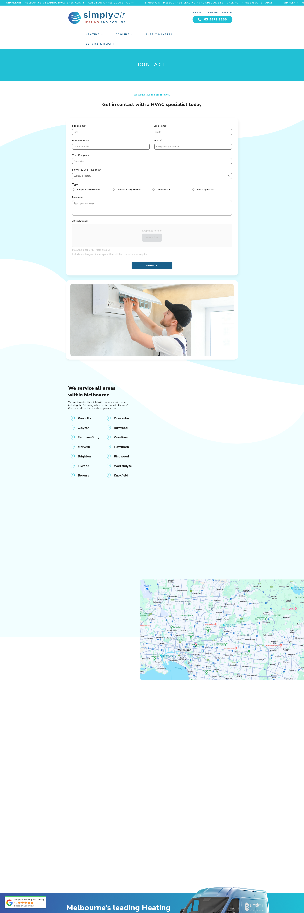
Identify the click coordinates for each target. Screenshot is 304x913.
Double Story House (128, 189)
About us (197, 12)
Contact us (227, 12)
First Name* (79, 126)
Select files (152, 237)
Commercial (164, 189)
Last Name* (161, 126)
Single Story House (88, 189)
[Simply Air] (96, 18)
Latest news (212, 12)
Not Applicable (205, 189)
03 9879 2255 (215, 19)
